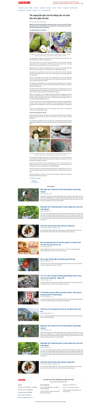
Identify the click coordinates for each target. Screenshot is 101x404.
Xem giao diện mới (46, 10)
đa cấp (55, 300)
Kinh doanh (42, 7)
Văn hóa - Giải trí (74, 7)
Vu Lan (65, 249)
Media (30, 7)
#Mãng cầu (34, 180)
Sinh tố (42, 230)
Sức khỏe (29, 10)
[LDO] (28, 195)
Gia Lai (41, 315)
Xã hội (26, 7)
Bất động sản (22, 10)
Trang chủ (21, 7)
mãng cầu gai (69, 199)
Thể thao (36, 7)
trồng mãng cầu (78, 216)
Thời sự (54, 7)
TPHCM (59, 265)
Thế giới (34, 10)
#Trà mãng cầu (35, 182)
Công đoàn (65, 7)
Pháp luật (49, 7)
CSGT (50, 282)
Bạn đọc (60, 7)
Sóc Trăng (55, 197)
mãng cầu (37, 26)
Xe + (39, 10)
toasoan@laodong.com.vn (27, 397)
